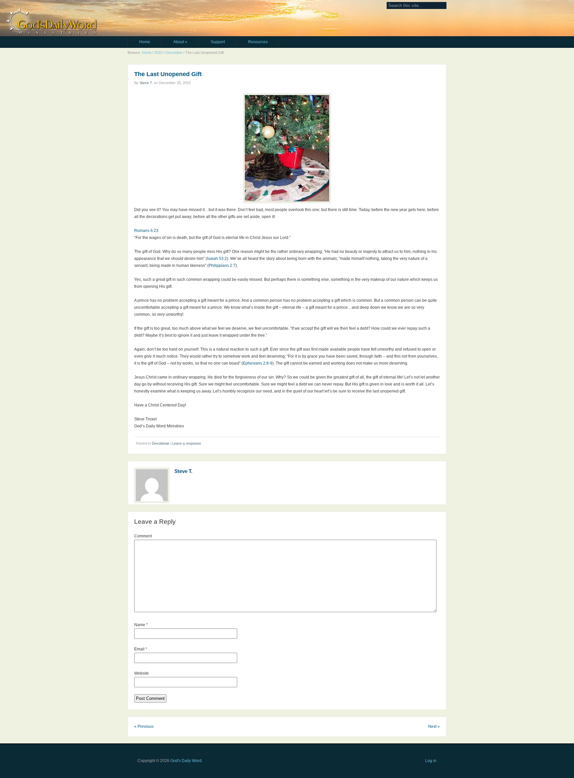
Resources (258, 42)
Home (144, 42)
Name (141, 624)
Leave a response (186, 443)
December (173, 53)
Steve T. (146, 83)
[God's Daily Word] (171, 9)
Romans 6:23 (146, 230)
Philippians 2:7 (222, 265)
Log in (430, 760)
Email (140, 649)
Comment (143, 536)
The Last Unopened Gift (168, 74)
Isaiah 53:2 (217, 258)
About (180, 42)
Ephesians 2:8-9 (257, 363)
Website (141, 673)
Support (218, 42)
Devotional (160, 443)
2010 (158, 53)
